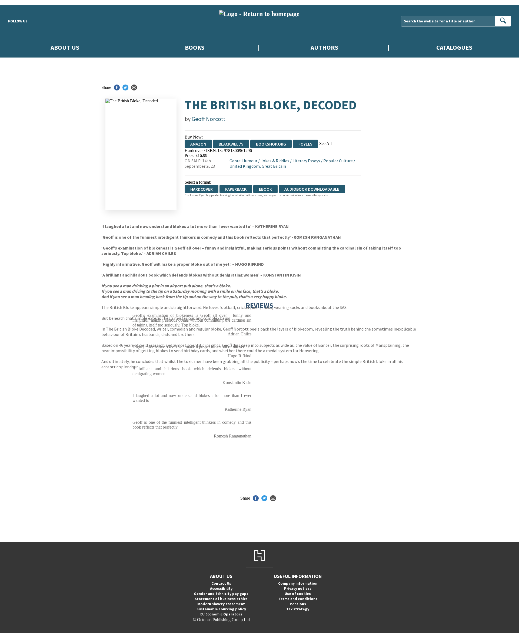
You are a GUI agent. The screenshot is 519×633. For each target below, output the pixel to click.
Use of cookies (298, 593)
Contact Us (221, 583)
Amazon (198, 144)
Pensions (298, 603)
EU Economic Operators (221, 614)
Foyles (305, 144)
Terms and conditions (297, 598)
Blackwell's (231, 144)
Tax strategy (297, 609)
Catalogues (454, 47)
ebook (265, 189)
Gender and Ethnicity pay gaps (221, 593)
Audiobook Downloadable (311, 189)
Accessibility (221, 588)
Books (194, 47)
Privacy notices (297, 588)
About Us (65, 47)
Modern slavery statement (221, 603)
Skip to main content (17, 2)
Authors (324, 47)
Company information (297, 583)
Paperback (236, 189)
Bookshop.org (271, 144)
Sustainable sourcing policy (221, 609)
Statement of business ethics (221, 598)
